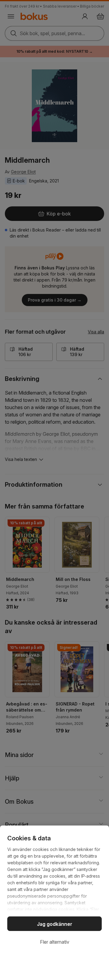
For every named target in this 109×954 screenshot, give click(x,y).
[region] (54, 890)
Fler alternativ (54, 942)
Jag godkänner (54, 924)
